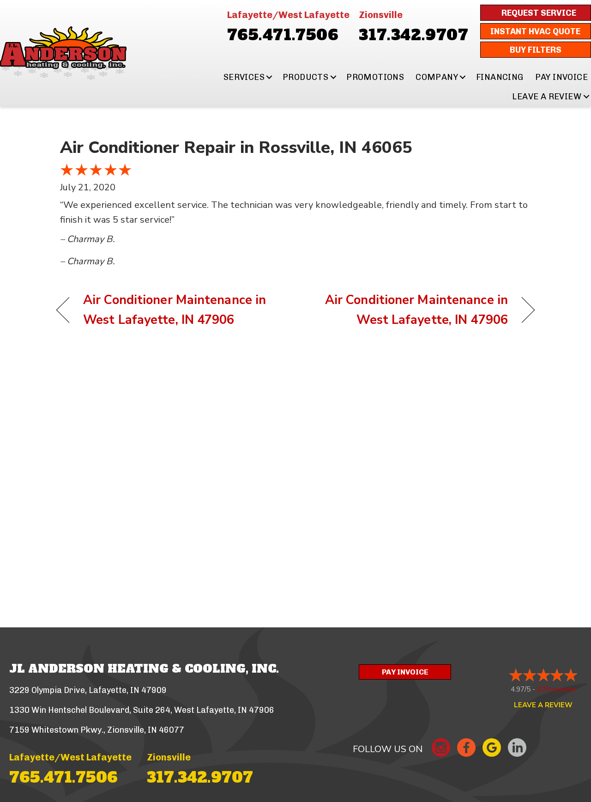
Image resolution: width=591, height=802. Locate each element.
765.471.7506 (283, 35)
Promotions (375, 77)
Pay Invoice (561, 77)
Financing (500, 77)
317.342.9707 (413, 35)
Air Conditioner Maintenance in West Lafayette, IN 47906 (174, 310)
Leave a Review (546, 96)
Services (244, 77)
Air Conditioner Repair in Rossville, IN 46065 (236, 147)
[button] (269, 77)
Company (437, 77)
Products (305, 77)
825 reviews (556, 689)
